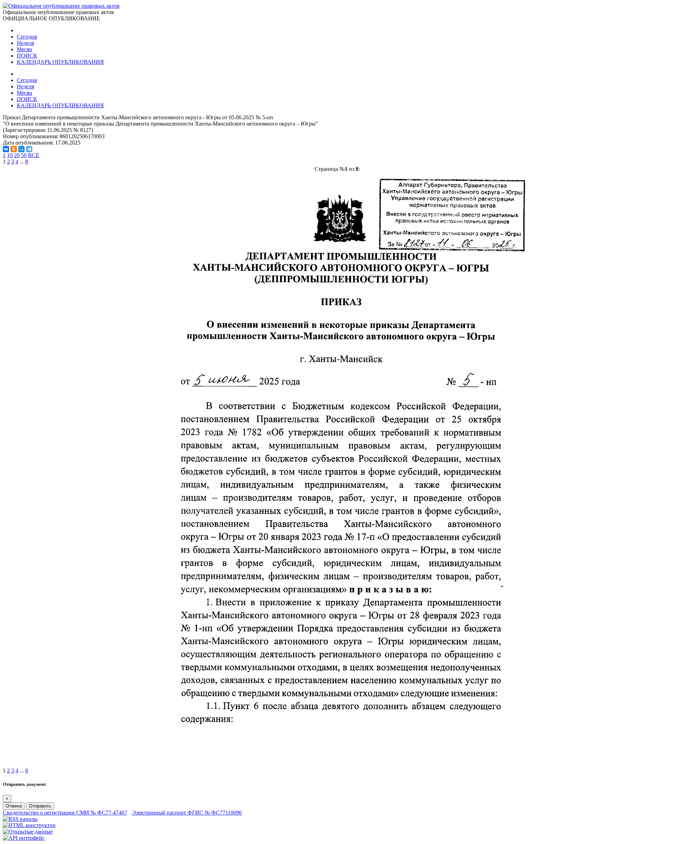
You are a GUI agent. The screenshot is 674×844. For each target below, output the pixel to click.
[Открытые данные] (28, 832)
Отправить (40, 806)
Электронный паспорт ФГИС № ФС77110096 (187, 813)
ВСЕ (33, 155)
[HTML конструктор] (29, 825)
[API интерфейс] (24, 838)
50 (24, 155)
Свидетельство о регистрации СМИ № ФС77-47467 (65, 813)
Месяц (24, 49)
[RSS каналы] (20, 819)
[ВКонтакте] (6, 149)
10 (10, 155)
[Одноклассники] (14, 149)
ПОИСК (27, 56)
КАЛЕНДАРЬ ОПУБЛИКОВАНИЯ (60, 62)
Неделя (25, 43)
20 (17, 155)
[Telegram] (29, 149)
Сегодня (27, 37)
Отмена (14, 806)
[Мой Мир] (21, 149)
